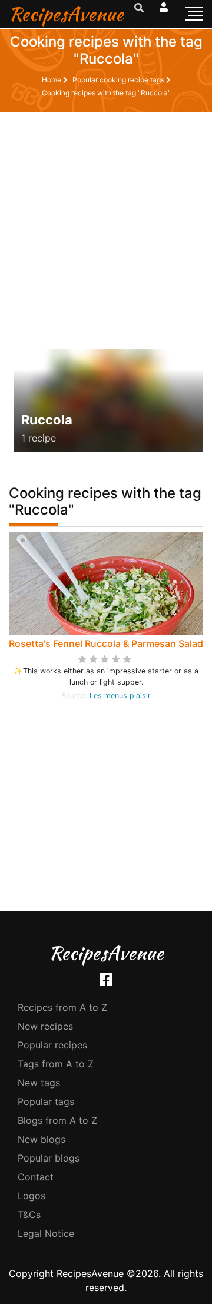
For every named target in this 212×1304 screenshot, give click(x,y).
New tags (39, 1083)
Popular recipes (52, 1045)
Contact (36, 1177)
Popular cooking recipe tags (119, 79)
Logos (31, 1196)
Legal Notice (46, 1233)
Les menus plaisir (120, 695)
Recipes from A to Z (62, 1007)
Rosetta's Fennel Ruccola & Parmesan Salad (106, 643)
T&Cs (29, 1214)
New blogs (41, 1139)
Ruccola (46, 419)
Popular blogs (49, 1158)
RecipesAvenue (66, 14)
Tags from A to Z (56, 1064)
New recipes (45, 1026)
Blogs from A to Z (57, 1120)
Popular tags (46, 1101)
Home (52, 79)
